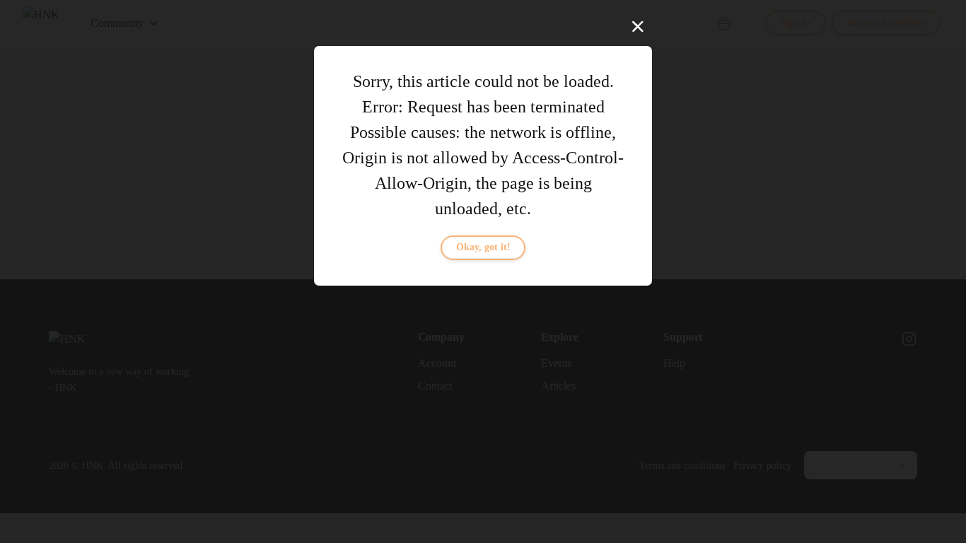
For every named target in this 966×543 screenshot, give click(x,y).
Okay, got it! (483, 247)
